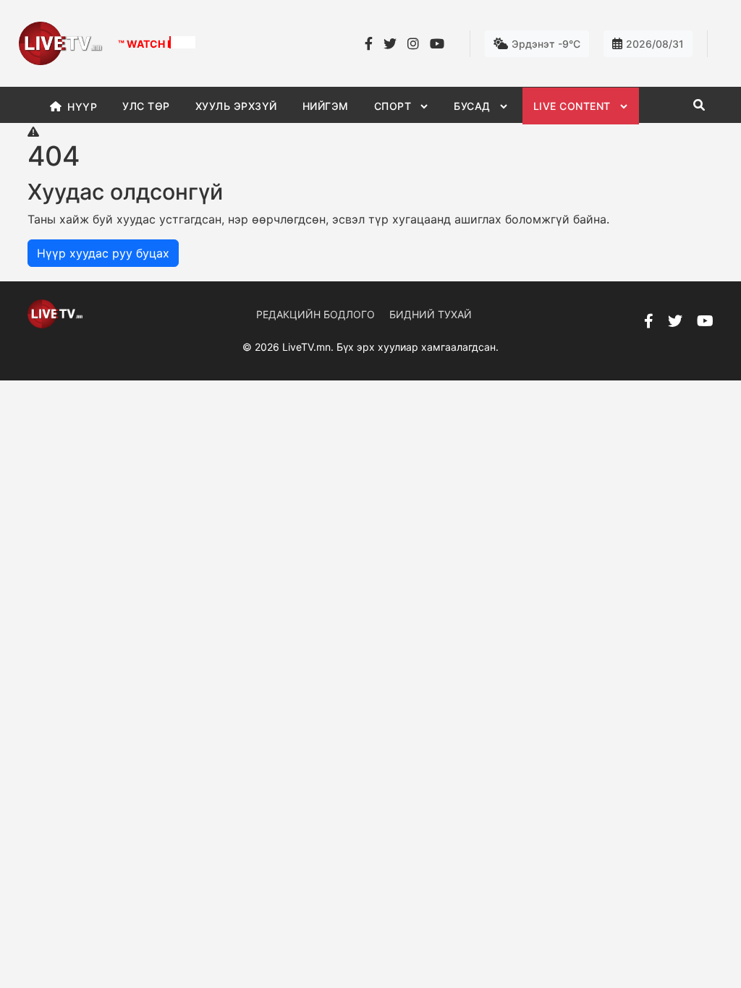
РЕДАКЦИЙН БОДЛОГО (315, 314)
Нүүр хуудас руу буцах (103, 253)
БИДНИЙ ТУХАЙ (430, 314)
